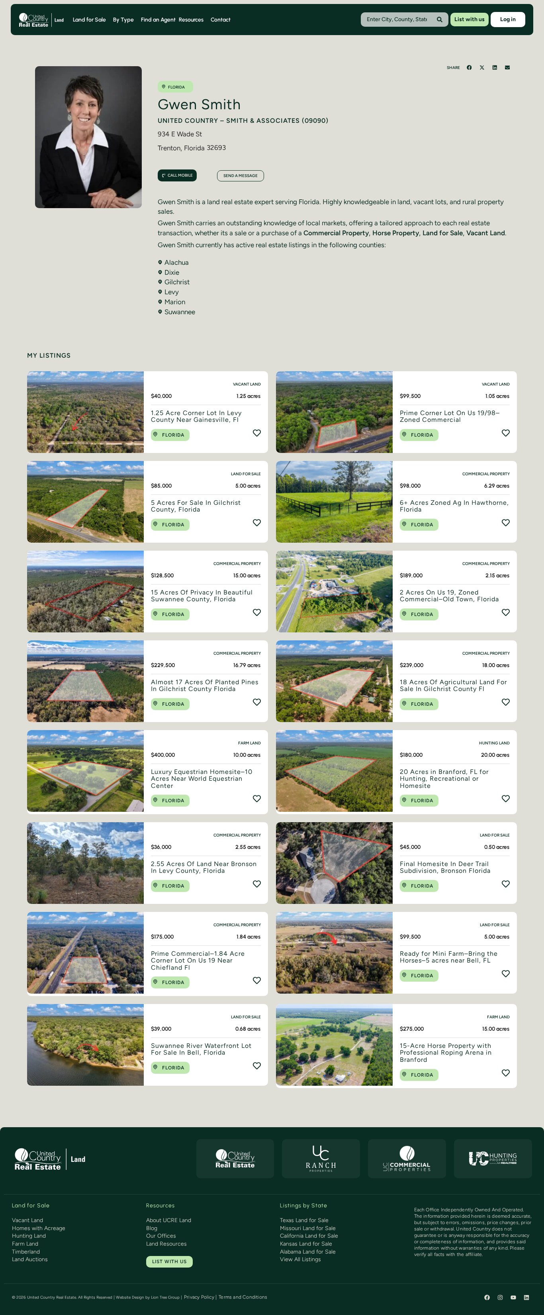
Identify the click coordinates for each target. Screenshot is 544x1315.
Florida (176, 87)
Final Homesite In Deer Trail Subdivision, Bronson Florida (445, 867)
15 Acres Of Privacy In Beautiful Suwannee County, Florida (202, 596)
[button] (469, 67)
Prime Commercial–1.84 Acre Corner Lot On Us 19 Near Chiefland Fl (198, 960)
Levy (171, 292)
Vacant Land (485, 233)
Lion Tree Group (165, 1297)
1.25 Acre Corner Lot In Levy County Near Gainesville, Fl (196, 416)
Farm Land (249, 743)
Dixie (171, 272)
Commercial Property (336, 233)
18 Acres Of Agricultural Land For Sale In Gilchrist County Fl (453, 685)
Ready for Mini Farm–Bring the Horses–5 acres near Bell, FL (449, 957)
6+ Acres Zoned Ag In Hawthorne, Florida (454, 506)
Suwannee (179, 312)
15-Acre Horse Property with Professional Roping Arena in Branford (446, 1052)
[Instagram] (500, 1297)
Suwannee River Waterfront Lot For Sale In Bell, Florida (201, 1049)
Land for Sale (443, 233)
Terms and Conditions (243, 1297)
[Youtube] (513, 1297)
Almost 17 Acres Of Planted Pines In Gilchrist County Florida (204, 685)
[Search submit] (439, 19)
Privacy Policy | (200, 1297)
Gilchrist (177, 282)
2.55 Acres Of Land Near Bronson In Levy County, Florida (204, 867)
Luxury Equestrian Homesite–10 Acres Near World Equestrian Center (201, 778)
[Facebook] (487, 1297)
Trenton (169, 148)
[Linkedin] (526, 1297)
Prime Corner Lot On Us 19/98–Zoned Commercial (450, 416)
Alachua (176, 262)
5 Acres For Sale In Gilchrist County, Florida (196, 506)
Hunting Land (494, 743)
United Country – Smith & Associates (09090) (243, 120)
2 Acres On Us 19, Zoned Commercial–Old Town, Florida (449, 596)
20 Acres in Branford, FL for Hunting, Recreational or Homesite (444, 778)
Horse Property (395, 233)
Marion (174, 302)
